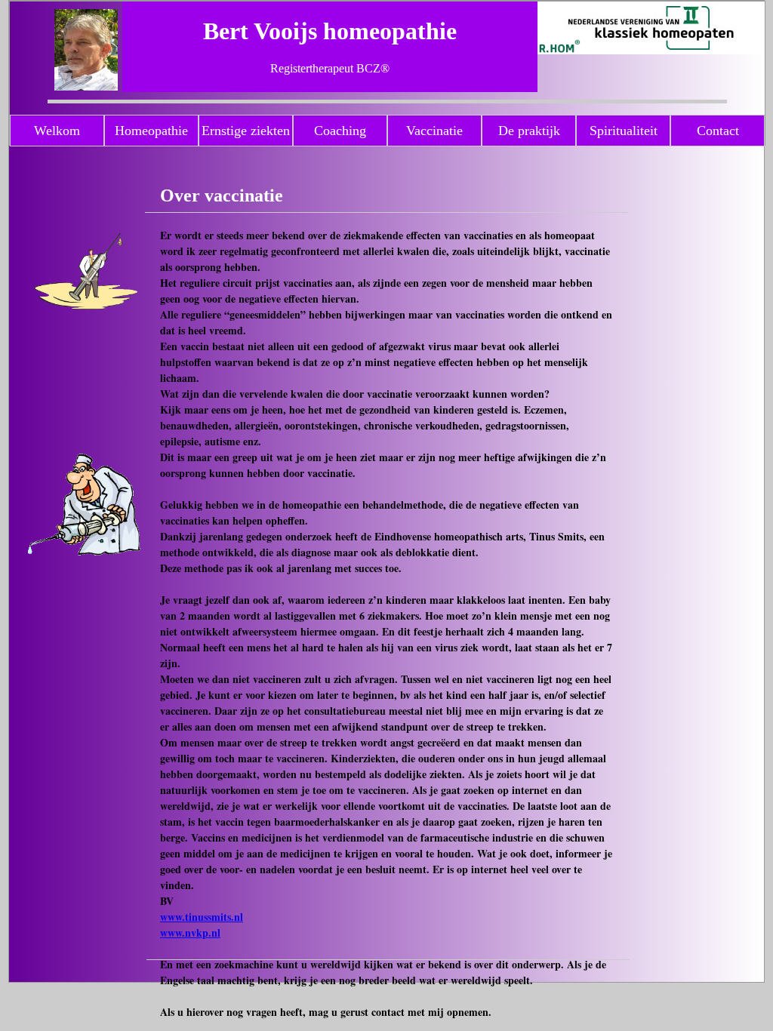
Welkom (57, 130)
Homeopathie (151, 130)
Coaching (340, 130)
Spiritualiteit (624, 130)
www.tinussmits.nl (201, 917)
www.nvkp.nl (190, 932)
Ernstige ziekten (246, 130)
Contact (718, 130)
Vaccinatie (434, 130)
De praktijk (529, 130)
